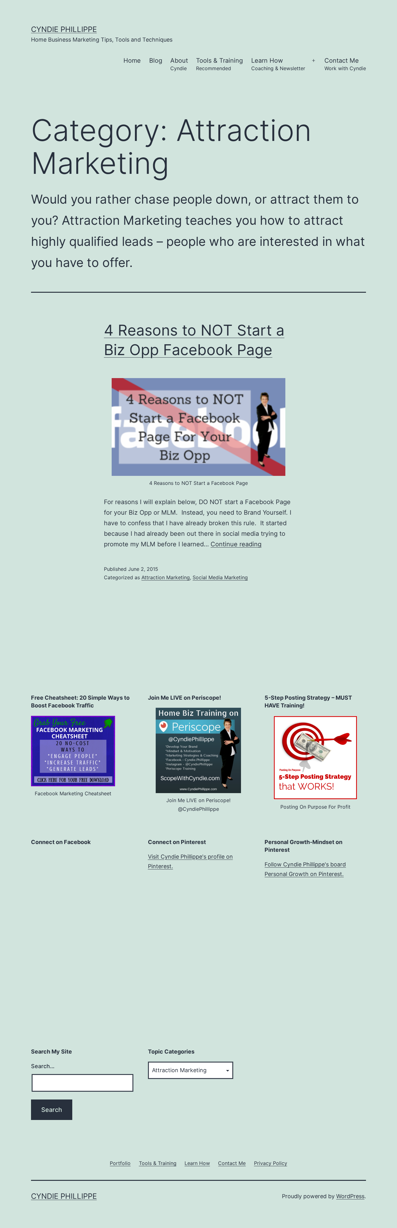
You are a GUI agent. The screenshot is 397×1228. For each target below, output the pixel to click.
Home (132, 60)
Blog (155, 60)
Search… (43, 1066)
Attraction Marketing (165, 577)
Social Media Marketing (220, 577)
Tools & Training (219, 64)
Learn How (278, 64)
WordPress (350, 1196)
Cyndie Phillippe (64, 29)
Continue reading (236, 544)
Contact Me (345, 64)
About (179, 64)
